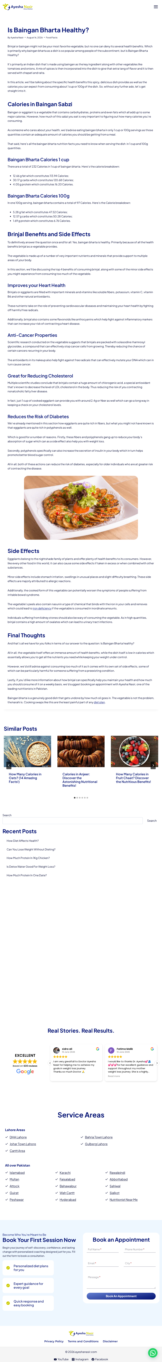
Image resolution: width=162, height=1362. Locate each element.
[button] (157, 1063)
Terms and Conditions (83, 1341)
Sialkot (114, 1193)
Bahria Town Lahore (99, 1137)
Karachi (65, 1172)
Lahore (10, 1130)
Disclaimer (110, 1341)
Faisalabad (67, 1179)
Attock (14, 1186)
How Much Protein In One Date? (27, 875)
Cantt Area (17, 1151)
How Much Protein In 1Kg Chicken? (28, 858)
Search (7, 815)
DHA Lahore (18, 1137)
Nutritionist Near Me (124, 1199)
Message (94, 1277)
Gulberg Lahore (96, 1144)
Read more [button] (114, 1076)
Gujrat (14, 1193)
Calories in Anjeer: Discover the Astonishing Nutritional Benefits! (79, 779)
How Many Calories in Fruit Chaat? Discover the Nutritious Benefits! (133, 778)
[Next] (153, 765)
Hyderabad (68, 1199)
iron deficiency (42, 608)
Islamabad (17, 1172)
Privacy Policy (54, 1341)
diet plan (99, 702)
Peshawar (17, 1199)
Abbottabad (119, 1179)
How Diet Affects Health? (23, 840)
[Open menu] (155, 6)
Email (92, 1263)
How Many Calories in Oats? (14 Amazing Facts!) (25, 778)
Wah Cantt (67, 1193)
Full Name (94, 1249)
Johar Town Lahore (23, 1144)
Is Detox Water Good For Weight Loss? (31, 866)
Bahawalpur (68, 1186)
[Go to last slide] (8, 765)
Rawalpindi (117, 1172)
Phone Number (134, 1249)
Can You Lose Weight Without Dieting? (31, 849)
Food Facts (51, 37)
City (128, 1263)
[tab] (74, 798)
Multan (14, 1179)
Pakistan (23, 1165)
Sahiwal (115, 1186)
